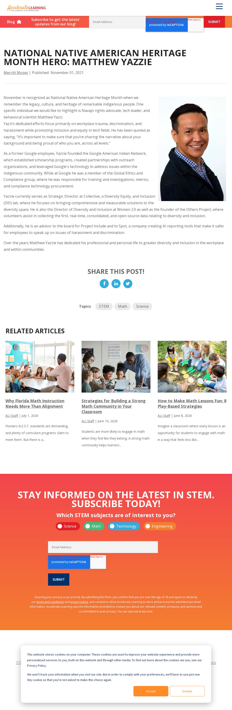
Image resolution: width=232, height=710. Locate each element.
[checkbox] (116, 526)
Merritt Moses (16, 72)
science (142, 306)
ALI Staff (11, 415)
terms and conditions (50, 602)
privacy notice (79, 602)
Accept (151, 691)
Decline (187, 691)
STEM (104, 306)
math (122, 306)
